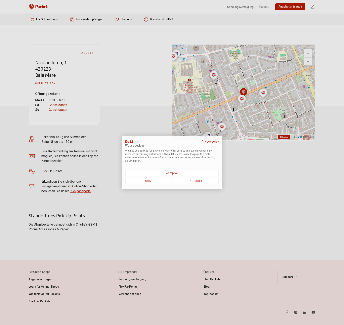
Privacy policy (210, 141)
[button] (131, 141)
